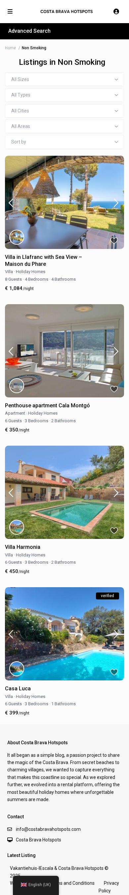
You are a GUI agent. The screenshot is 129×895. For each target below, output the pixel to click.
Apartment (15, 413)
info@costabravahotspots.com (48, 829)
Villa (9, 271)
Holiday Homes (30, 271)
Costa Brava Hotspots (38, 839)
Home (10, 48)
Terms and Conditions (72, 883)
